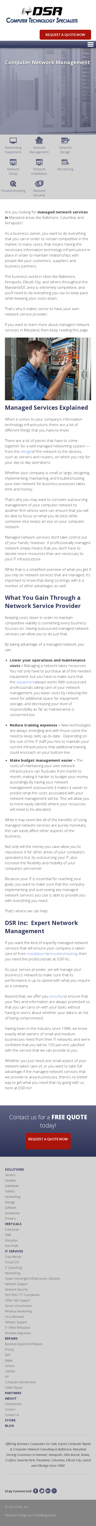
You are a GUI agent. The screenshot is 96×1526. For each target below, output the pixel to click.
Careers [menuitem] (10, 1409)
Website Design (16, 1515)
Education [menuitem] (11, 1240)
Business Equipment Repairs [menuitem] (24, 1344)
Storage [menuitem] (10, 1202)
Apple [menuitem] (9, 1360)
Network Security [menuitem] (16, 1289)
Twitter (42, 1491)
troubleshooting (63, 953)
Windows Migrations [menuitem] (18, 1333)
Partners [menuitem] (13, 1393)
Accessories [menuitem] (12, 1213)
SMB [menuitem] (8, 1235)
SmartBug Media (44, 1515)
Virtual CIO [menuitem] (12, 1262)
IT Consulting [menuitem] (13, 1268)
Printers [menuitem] (10, 1218)
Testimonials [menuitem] (13, 1404)
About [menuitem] (11, 1398)
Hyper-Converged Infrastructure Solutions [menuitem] (32, 1278)
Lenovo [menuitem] (9, 1366)
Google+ (54, 1491)
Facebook (35, 1491)
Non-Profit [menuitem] (11, 1246)
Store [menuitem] (10, 1420)
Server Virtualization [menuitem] (18, 1306)
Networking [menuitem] (12, 1197)
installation (36, 953)
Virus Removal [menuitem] (14, 1317)
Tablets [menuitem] (10, 1191)
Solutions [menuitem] (14, 1169)
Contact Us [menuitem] (12, 1415)
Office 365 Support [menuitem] (17, 1300)
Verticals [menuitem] (13, 1224)
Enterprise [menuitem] (12, 1229)
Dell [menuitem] (7, 1355)
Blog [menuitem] (9, 1425)
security (56, 996)
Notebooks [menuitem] (12, 1186)
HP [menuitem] (7, 1377)
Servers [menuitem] (10, 1175)
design (26, 451)
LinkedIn (48, 1491)
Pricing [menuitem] (9, 1349)
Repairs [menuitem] (11, 1338)
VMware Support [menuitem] (16, 1322)
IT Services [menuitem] (14, 1251)
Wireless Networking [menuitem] (18, 1311)
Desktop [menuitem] (10, 1180)
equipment (25, 681)
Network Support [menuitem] (16, 1284)
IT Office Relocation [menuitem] (17, 1327)
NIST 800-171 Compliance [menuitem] (22, 1295)
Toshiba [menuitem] (10, 1371)
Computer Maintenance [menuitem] (20, 1382)
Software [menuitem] (10, 1208)
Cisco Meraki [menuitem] (13, 1257)
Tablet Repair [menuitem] (14, 1387)
